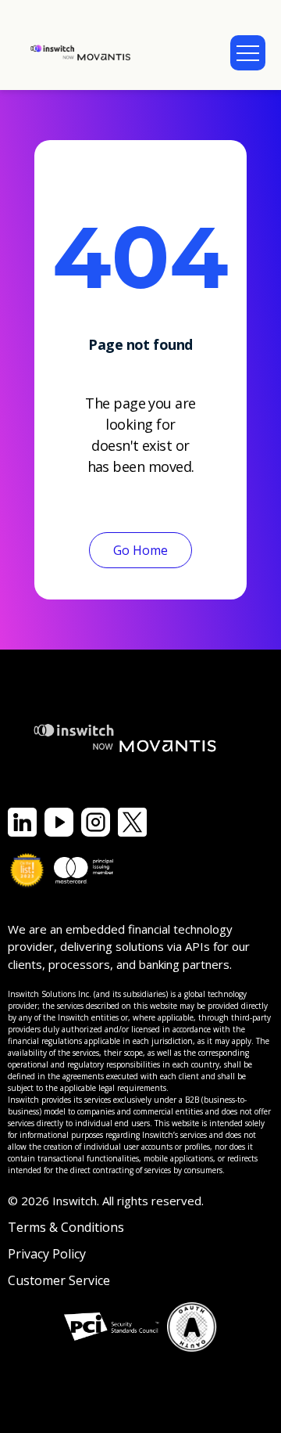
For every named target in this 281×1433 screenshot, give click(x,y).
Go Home (140, 550)
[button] (247, 52)
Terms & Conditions (66, 1227)
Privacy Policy (47, 1253)
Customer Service (59, 1280)
